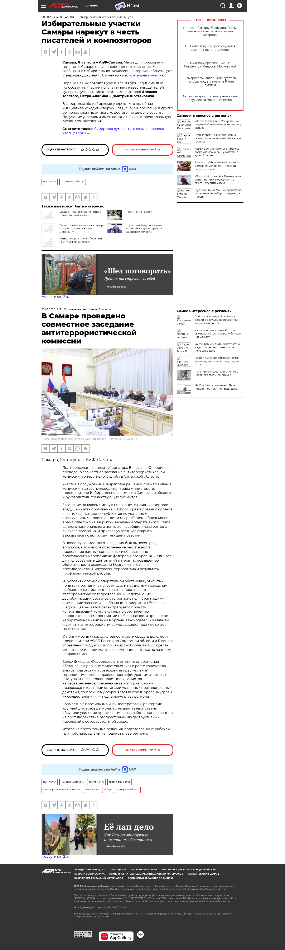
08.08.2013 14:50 (52, 17)
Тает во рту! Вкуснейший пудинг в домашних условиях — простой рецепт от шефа (217, 166)
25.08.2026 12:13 (51, 309)
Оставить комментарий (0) (142, 149)
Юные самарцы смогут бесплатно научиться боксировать (81, 240)
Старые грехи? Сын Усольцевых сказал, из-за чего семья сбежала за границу (218, 138)
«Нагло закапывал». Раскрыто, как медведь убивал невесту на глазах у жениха (218, 124)
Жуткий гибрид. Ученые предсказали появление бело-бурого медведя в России (219, 193)
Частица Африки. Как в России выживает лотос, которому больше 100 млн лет (218, 333)
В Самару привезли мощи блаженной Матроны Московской (210, 64)
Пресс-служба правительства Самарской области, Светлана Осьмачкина (89, 438)
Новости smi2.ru (55, 297)
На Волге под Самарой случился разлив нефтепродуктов (210, 48)
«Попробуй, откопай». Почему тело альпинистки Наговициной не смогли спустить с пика (218, 179)
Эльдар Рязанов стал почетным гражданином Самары (80, 213)
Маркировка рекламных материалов (98, 878)
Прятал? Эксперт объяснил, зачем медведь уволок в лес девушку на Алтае (217, 361)
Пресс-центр (118, 869)
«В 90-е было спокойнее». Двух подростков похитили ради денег (217, 387)
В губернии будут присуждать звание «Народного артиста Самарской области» (145, 228)
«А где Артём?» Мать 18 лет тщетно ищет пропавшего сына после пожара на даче (217, 347)
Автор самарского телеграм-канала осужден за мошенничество (210, 98)
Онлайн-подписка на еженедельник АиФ (189, 869)
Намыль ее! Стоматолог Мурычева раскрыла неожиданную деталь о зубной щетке (217, 152)
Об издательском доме (89, 869)
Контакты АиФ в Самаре (203, 873)
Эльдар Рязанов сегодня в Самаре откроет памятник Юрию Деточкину (81, 228)
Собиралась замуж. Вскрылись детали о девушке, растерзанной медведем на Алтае (216, 320)
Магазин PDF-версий (144, 869)
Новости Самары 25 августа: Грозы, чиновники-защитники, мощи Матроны (210, 31)
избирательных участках (143, 75)
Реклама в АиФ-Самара (89, 873)
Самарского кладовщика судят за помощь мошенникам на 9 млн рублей (210, 81)
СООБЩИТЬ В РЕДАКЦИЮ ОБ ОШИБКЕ (150, 878)
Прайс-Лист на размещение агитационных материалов (146, 873)
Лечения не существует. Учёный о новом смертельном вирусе (216, 373)
